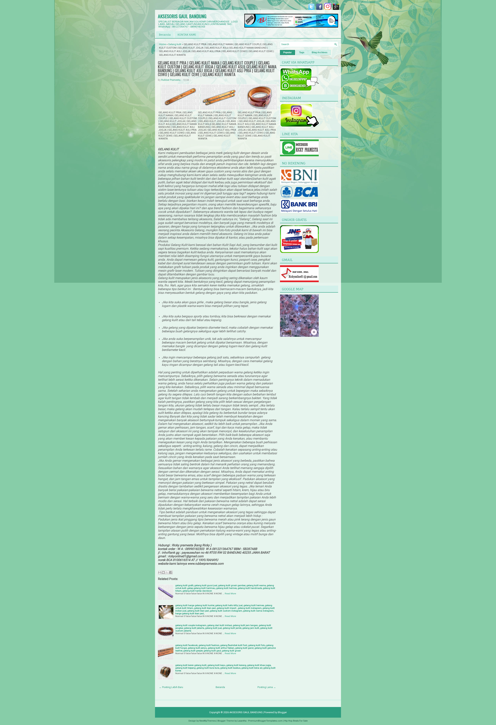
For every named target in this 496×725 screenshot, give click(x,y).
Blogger (282, 712)
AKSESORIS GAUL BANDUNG (182, 16)
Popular (287, 52)
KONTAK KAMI (186, 34)
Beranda (165, 34)
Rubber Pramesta (170, 79)
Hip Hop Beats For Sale (296, 721)
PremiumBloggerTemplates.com (265, 721)
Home (162, 44)
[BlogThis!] (163, 572)
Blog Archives (319, 52)
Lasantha (241, 721)
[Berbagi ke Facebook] (171, 572)
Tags (301, 52)
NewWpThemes (207, 721)
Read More (230, 593)
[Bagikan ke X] (167, 572)
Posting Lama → (266, 687)
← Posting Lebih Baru (171, 687)
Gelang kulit (174, 44)
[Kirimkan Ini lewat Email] (160, 572)
